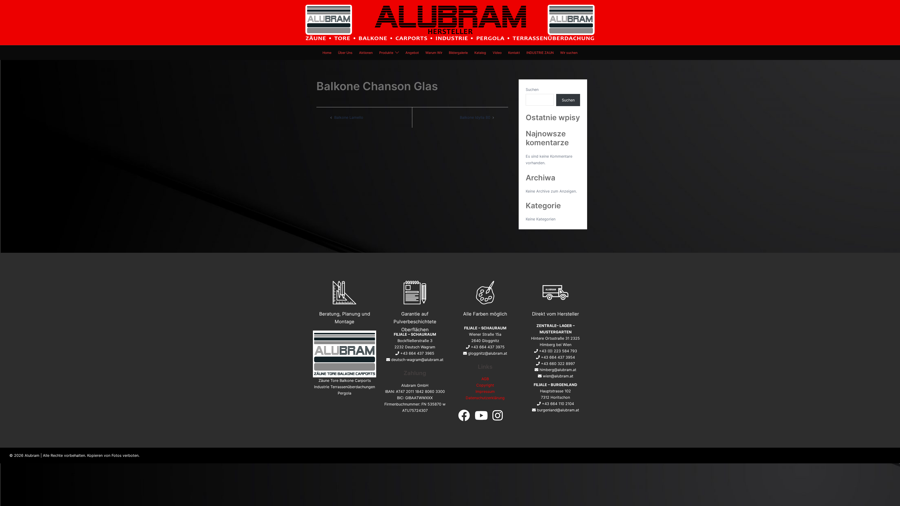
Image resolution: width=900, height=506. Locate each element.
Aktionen (366, 53)
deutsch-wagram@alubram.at (417, 359)
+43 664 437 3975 (488, 347)
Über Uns (345, 53)
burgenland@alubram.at (558, 410)
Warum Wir (433, 53)
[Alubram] (449, 22)
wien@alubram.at (558, 376)
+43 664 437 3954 (558, 357)
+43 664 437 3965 (417, 353)
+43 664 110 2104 (558, 403)
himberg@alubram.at (558, 369)
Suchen (532, 89)
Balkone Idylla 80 (475, 117)
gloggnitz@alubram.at (487, 353)
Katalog (480, 53)
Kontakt (514, 53)
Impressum (485, 391)
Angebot (412, 53)
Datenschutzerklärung (485, 397)
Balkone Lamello (348, 117)
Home (326, 53)
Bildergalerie (458, 53)
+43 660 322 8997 (558, 363)
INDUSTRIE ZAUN (540, 53)
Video (497, 53)
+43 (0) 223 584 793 (558, 351)
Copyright (485, 385)
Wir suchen (569, 53)
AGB (485, 378)
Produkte (386, 53)
